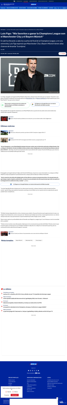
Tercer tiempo (38, 240)
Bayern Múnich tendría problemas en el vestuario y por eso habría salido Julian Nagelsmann (30, 118)
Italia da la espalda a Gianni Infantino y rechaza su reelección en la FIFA (22, 302)
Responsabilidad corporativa (52, 381)
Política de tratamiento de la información (54, 383)
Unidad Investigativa (33, 1)
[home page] (14, 1)
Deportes (9, 391)
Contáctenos (29, 386)
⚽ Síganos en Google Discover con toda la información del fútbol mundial (45, 104)
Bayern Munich (19, 240)
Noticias (16, 391)
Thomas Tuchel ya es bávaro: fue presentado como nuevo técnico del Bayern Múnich (29, 233)
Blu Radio (10, 383)
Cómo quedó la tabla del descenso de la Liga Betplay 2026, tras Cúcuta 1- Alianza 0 (25, 298)
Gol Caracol (26, 1)
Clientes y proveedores (31, 388)
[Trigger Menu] (2, 4)
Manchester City (30, 98)
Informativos (51, 1)
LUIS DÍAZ (51, 7)
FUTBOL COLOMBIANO (43, 7)
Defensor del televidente (31, 381)
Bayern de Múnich (41, 98)
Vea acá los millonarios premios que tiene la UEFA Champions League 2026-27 (27, 132)
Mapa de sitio (29, 389)
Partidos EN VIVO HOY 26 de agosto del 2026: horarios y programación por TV (28, 139)
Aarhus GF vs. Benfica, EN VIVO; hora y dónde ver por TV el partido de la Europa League (27, 294)
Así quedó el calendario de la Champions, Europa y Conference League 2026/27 (24, 307)
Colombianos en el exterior (8, 292)
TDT (28, 383)
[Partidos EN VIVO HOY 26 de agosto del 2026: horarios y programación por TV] (4, 140)
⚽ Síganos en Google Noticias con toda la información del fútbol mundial (31, 184)
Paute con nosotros (30, 391)
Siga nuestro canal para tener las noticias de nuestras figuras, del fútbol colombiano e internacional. (15, 105)
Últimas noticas (19, 1)
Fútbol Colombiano (7, 296)
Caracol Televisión (12, 381)
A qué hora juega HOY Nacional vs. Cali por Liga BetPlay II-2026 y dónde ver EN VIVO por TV (28, 311)
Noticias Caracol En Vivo (42, 1)
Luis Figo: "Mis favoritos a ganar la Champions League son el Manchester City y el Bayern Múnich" (25, 29)
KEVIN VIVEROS (22, 7)
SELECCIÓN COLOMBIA (32, 7)
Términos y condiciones (51, 386)
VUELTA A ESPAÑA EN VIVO (12, 7)
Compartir (63, 53)
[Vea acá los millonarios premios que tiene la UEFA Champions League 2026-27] (4, 132)
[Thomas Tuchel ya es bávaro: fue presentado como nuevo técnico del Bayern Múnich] (4, 233)
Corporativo (49, 388)
